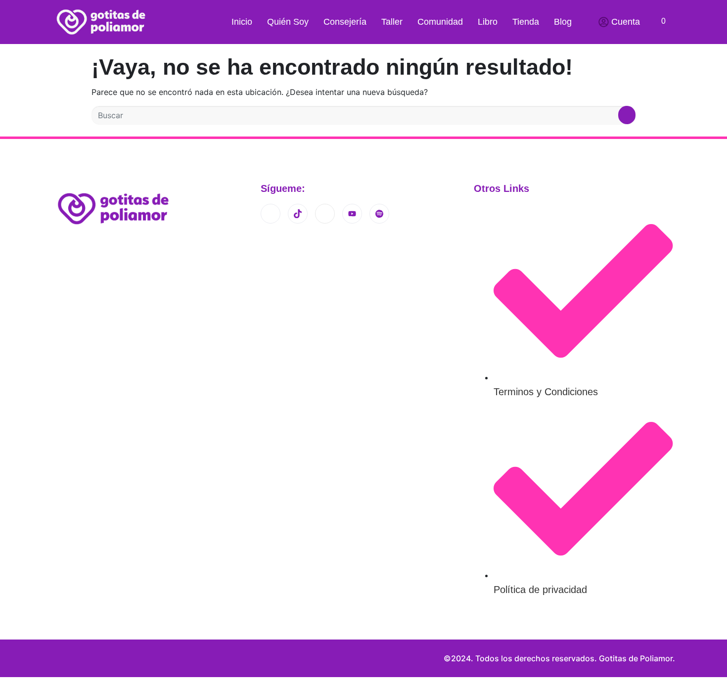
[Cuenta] (603, 22)
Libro (488, 22)
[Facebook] (325, 214)
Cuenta (625, 22)
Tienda (525, 22)
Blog (563, 22)
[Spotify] (379, 214)
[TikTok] (298, 214)
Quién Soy (288, 22)
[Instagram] (270, 214)
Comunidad (440, 22)
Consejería (344, 22)
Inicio (241, 22)
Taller (392, 22)
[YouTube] (352, 214)
